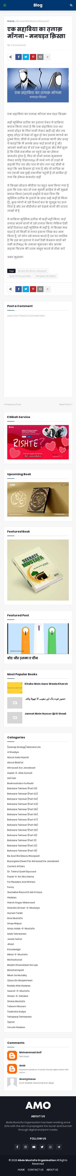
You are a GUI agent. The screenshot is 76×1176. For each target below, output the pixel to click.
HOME (21, 1169)
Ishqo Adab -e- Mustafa (21, 928)
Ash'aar (11, 778)
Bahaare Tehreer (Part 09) (22, 830)
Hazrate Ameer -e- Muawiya (23, 907)
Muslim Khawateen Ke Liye (22, 965)
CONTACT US (35, 1169)
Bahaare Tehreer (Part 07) (22, 819)
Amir (22, 1065)
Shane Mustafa (16, 1001)
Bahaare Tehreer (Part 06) (22, 814)
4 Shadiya (13, 752)
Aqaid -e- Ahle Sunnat (19, 773)
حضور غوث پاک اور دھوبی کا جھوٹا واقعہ (45, 698)
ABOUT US (52, 1169)
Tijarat (11, 1022)
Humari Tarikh (15, 913)
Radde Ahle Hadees (18, 985)
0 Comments (18, 45)
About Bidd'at (15, 762)
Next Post (65, 404)
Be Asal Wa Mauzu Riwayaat (32, 21)
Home (10, 21)
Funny (10, 887)
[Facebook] (18, 57)
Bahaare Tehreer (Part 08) (22, 825)
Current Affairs (16, 866)
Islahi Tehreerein (16, 933)
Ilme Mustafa (15, 918)
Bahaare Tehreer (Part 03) (22, 799)
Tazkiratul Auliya (16, 1011)
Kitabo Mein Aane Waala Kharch (46, 684)
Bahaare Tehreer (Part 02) (22, 793)
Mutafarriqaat (15, 970)
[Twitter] (26, 57)
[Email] (40, 57)
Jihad (10, 944)
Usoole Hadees (16, 1027)
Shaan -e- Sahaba (17, 996)
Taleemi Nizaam (16, 1006)
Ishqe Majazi (14, 923)
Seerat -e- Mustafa (18, 991)
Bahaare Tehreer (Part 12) (22, 845)
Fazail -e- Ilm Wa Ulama (20, 876)
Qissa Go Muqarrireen (20, 276)
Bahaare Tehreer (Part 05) (22, 809)
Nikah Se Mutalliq (17, 975)
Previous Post (13, 404)
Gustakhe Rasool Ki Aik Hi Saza (24, 892)
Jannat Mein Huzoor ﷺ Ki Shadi (45, 713)
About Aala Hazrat (18, 757)
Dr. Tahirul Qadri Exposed (21, 871)
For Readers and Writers (21, 882)
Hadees (11, 897)
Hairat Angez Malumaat (21, 902)
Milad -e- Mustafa (17, 954)
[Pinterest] (33, 57)
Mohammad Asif (30, 1052)
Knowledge (14, 949)
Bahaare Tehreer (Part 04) (22, 804)
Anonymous (27, 1079)
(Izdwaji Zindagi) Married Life (24, 747)
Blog (38, 5)
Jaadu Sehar (14, 939)
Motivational (14, 959)
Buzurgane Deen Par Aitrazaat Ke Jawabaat (33, 861)
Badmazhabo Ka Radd (20, 783)
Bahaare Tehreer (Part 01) (22, 788)
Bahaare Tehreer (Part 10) (22, 835)
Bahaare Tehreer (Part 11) (21, 840)
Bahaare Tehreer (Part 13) (22, 850)
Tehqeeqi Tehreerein (46, 276)
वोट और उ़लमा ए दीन (22, 658)
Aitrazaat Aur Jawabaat (21, 767)
